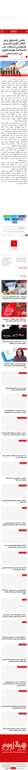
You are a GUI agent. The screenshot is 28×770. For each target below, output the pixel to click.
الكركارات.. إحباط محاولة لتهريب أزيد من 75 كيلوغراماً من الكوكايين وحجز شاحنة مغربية (14, 297)
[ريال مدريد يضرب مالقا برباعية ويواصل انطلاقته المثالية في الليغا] (14, 378)
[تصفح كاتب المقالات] (14, 243)
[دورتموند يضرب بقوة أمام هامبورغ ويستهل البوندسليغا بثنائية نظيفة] (14, 696)
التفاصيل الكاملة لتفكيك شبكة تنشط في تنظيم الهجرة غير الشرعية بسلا (20, 259)
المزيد (7, 768)
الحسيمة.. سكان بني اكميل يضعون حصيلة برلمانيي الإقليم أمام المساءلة (14, 729)
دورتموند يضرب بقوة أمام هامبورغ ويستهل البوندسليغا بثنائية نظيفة (13, 707)
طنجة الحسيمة (22, 714)
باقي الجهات (23, 463)
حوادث (24, 326)
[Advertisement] (14, 15)
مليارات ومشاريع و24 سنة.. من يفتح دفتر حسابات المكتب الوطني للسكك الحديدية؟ (14, 615)
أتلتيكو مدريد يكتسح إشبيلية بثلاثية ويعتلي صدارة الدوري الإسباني (14, 568)
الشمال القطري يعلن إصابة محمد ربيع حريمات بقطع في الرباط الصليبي (15, 546)
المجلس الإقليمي (21, 235)
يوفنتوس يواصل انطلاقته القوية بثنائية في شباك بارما (14, 501)
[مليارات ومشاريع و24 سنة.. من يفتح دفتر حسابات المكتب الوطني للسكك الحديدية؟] (14, 605)
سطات (15, 235)
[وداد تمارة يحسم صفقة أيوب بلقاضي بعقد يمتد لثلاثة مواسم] (14, 446)
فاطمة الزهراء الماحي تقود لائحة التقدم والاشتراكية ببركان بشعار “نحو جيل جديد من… (15, 365)
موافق (13, 768)
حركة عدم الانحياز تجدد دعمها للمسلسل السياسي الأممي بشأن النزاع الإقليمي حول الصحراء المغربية (7, 261)
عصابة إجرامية (10, 235)
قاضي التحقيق (24, 237)
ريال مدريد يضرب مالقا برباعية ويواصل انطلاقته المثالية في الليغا (15, 389)
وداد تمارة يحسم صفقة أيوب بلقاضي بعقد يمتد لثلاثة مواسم (14, 456)
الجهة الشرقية (23, 349)
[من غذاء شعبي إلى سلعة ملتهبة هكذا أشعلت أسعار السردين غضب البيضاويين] (14, 401)
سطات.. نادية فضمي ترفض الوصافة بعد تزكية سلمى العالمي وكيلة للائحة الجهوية (14, 523)
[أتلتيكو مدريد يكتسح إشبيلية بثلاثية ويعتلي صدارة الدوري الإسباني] (14, 558)
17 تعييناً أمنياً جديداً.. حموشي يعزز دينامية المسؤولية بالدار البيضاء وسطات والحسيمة (14, 638)
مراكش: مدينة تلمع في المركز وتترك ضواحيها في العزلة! (16, 479)
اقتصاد (24, 395)
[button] (22, 216)
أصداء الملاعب (23, 304)
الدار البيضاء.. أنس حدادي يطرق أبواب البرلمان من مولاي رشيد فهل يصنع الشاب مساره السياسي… (14, 683)
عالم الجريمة (23, 282)
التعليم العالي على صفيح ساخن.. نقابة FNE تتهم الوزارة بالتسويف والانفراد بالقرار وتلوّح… (14, 592)
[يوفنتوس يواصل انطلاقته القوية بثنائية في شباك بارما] (14, 491)
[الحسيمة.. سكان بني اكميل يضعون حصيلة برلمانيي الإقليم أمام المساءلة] (14, 719)
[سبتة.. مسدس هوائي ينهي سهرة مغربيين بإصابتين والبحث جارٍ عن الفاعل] (14, 332)
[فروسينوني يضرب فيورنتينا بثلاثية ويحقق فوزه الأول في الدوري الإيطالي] (14, 650)
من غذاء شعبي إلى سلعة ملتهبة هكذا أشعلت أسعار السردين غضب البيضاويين (15, 411)
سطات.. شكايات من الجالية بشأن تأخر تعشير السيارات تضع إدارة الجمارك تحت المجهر (13, 433)
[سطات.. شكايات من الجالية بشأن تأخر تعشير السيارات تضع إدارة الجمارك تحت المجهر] (14, 423)
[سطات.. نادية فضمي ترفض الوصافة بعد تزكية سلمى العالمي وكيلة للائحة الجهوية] (14, 513)
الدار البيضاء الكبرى (4, 56)
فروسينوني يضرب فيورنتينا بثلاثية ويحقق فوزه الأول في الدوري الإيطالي (14, 660)
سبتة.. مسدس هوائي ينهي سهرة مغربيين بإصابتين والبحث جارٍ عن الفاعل (14, 342)
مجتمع (24, 508)
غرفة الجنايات (4, 235)
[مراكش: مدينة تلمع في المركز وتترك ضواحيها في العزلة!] (14, 468)
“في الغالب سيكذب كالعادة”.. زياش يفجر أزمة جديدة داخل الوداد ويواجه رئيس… (14, 320)
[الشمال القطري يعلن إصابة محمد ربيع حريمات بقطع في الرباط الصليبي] (14, 536)
